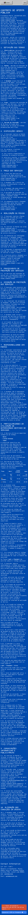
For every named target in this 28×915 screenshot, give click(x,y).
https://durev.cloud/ (8, 20)
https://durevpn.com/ (8, 18)
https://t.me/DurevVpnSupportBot (12, 780)
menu (25, 2)
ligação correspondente (16, 296)
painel (8, 2)
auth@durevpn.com (11, 876)
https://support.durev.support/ (12, 783)
